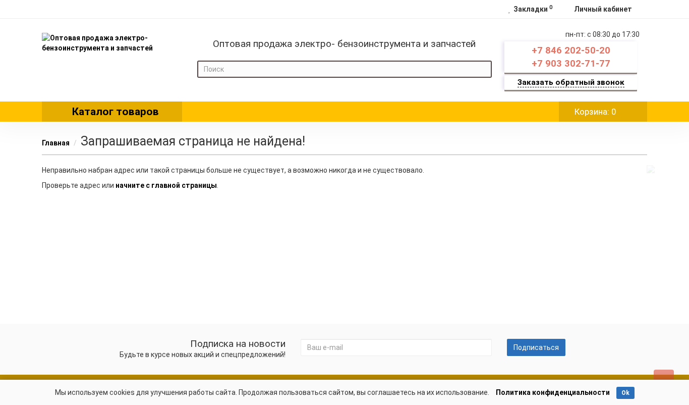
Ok (625, 392)
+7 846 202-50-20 (571, 50)
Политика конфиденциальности (553, 392)
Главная (56, 143)
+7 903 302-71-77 (571, 63)
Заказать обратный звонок (571, 82)
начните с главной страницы (166, 185)
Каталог (115, 112)
